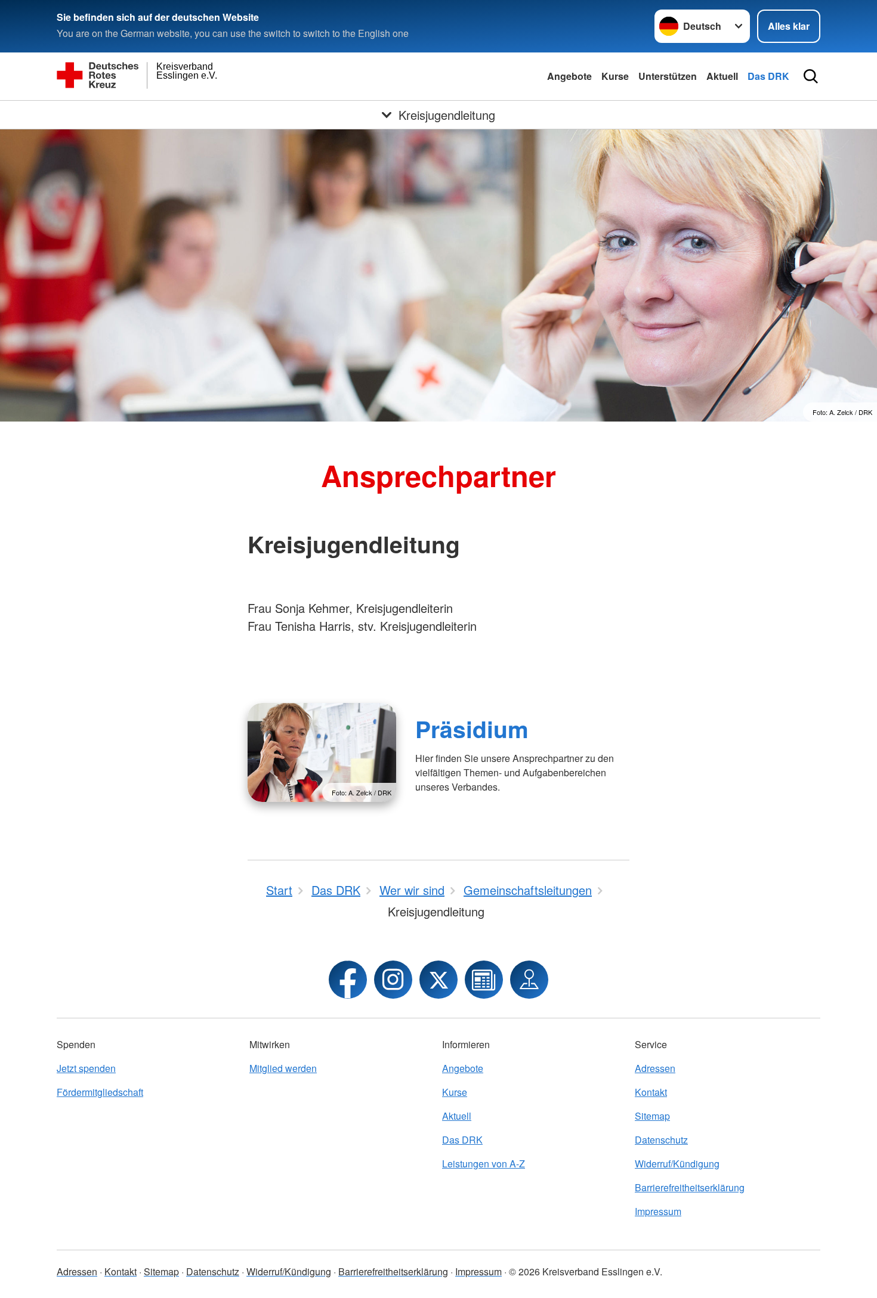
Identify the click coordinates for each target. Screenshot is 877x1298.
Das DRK (768, 76)
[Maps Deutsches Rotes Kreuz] (529, 980)
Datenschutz (661, 1140)
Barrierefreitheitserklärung (690, 1187)
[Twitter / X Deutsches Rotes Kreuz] (438, 980)
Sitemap (652, 1116)
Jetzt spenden (86, 1068)
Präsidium (472, 728)
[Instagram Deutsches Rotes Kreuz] (393, 980)
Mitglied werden (283, 1068)
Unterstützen (667, 76)
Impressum (658, 1211)
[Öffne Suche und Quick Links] (810, 76)
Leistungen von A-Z (483, 1163)
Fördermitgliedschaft (100, 1092)
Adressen (655, 1068)
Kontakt (651, 1092)
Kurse (615, 76)
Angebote (569, 76)
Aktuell (722, 76)
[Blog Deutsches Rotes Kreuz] (484, 980)
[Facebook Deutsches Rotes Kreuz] (348, 980)
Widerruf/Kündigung (677, 1163)
